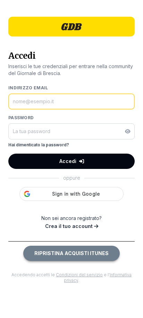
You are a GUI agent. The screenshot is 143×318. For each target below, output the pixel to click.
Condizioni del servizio (79, 274)
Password (21, 117)
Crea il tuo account (69, 226)
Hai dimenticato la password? (38, 144)
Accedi (67, 161)
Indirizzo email (28, 87)
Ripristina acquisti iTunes (71, 253)
